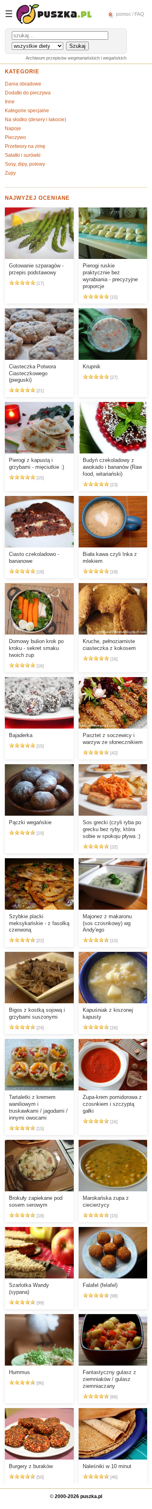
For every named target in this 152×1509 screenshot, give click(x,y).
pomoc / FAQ (129, 14)
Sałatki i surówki (23, 155)
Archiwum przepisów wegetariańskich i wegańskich (76, 58)
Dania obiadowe (23, 84)
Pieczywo (15, 137)
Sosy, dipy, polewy (25, 164)
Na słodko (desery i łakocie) (35, 119)
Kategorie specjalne (27, 110)
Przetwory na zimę (25, 146)
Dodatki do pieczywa (28, 93)
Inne (10, 102)
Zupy (10, 173)
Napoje (13, 128)
